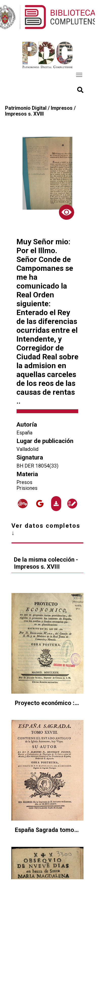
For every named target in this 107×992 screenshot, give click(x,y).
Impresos (62, 108)
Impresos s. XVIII (24, 114)
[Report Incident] (72, 504)
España (24, 433)
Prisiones (26, 488)
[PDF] (56, 503)
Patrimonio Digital (26, 108)
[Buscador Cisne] (22, 503)
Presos (24, 482)
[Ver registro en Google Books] (40, 504)
